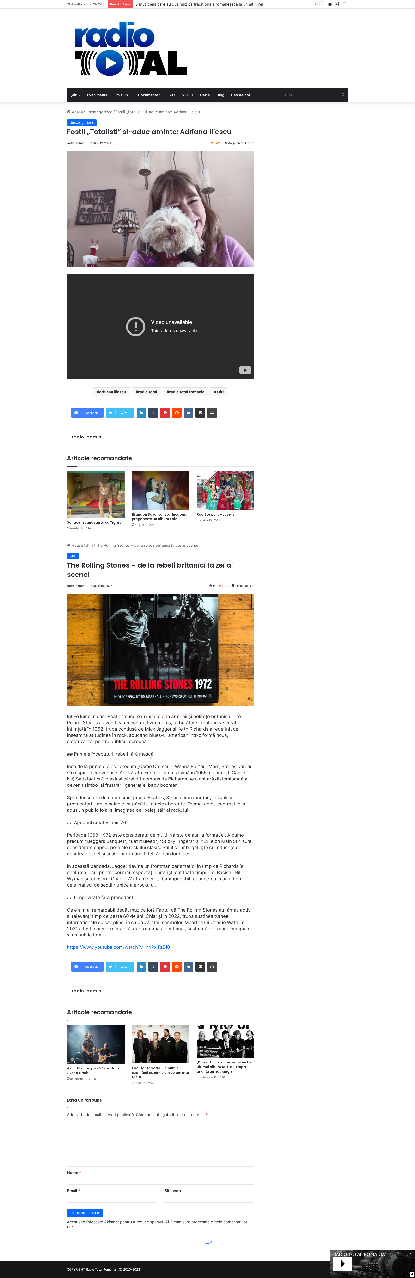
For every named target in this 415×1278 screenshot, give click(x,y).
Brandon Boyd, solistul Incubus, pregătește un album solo (159, 516)
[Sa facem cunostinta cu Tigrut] (96, 494)
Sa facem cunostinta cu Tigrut (94, 522)
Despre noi (240, 95)
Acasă (77, 111)
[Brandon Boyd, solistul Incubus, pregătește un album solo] (160, 490)
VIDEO (187, 95)
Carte (205, 95)
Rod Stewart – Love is (215, 514)
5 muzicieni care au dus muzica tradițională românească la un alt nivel (199, 4)
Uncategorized (99, 111)
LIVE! (170, 95)
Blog (220, 95)
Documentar (149, 95)
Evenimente (97, 95)
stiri (220, 392)
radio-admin (75, 143)
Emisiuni (121, 95)
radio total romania (186, 392)
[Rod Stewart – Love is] (225, 490)
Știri (74, 95)
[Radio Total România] (130, 48)
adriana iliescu (112, 392)
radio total (147, 392)
